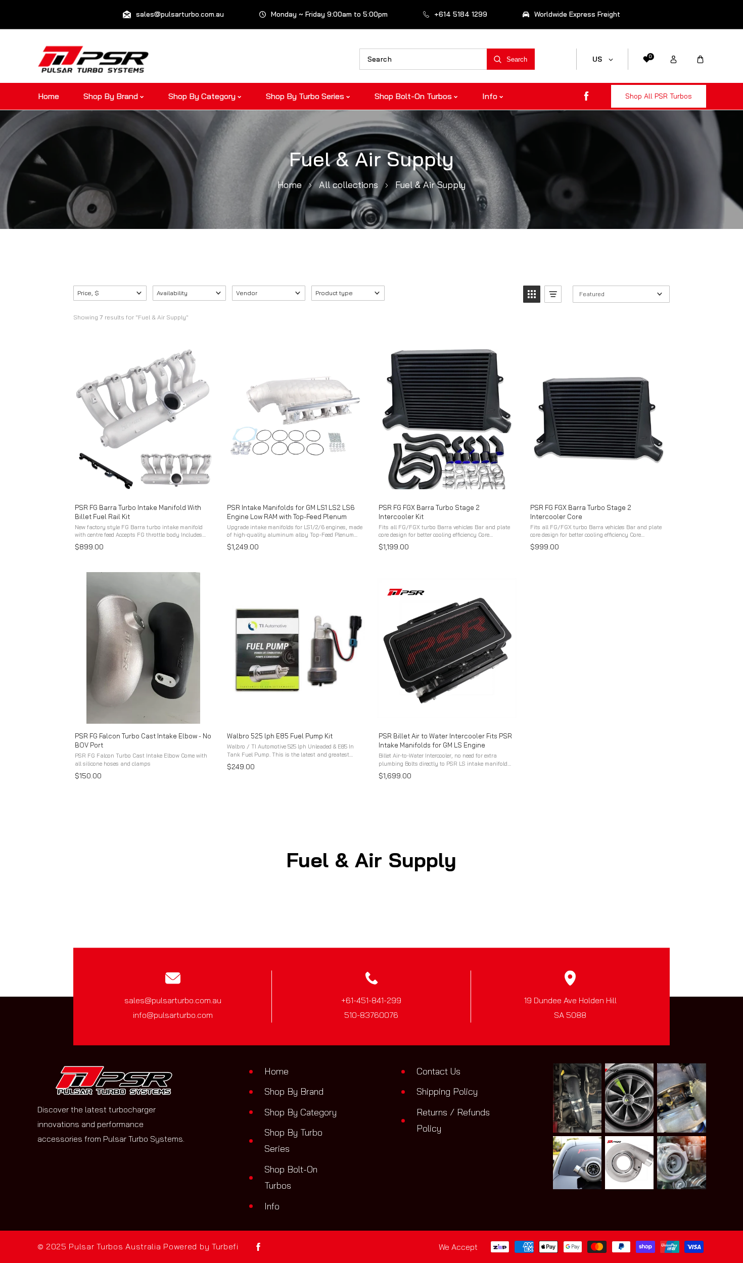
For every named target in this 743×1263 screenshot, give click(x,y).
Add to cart (142, 484)
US (597, 59)
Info (272, 1206)
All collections (348, 185)
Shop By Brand (293, 1091)
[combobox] (423, 59)
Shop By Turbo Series (293, 1140)
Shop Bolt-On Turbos (290, 1177)
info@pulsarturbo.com (173, 1015)
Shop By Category (300, 1112)
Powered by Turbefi (201, 1246)
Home (289, 185)
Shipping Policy (447, 1091)
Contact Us (438, 1071)
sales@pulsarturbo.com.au (172, 1001)
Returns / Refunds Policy (453, 1120)
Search (516, 59)
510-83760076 (371, 1015)
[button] (700, 59)
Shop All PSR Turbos (658, 96)
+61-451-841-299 (371, 1001)
